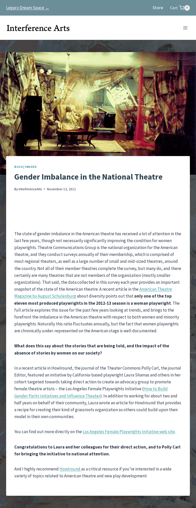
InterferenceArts (30, 189)
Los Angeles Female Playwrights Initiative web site (129, 431)
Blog (18, 167)
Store (158, 7)
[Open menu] (185, 28)
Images (31, 167)
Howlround (70, 469)
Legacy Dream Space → (27, 7)
